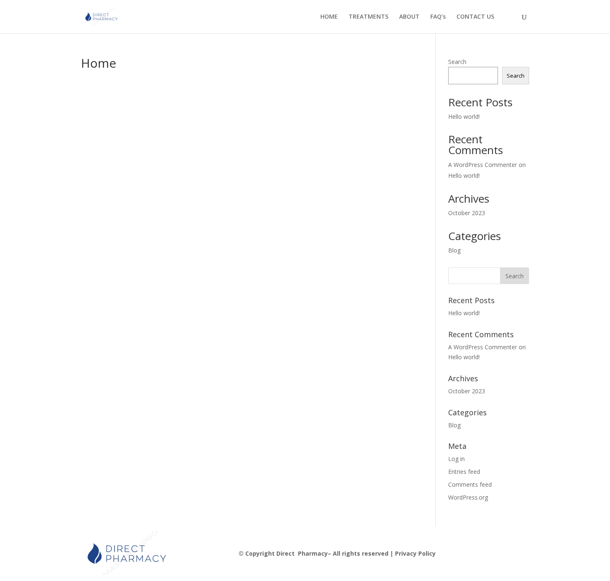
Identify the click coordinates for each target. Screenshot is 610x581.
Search (457, 62)
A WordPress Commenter (482, 165)
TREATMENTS (368, 17)
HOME (329, 17)
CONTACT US (475, 17)
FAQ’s (438, 17)
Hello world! (464, 116)
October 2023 (466, 213)
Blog (454, 250)
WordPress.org (468, 497)
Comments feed (470, 484)
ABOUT (409, 17)
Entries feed (464, 472)
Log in (456, 459)
